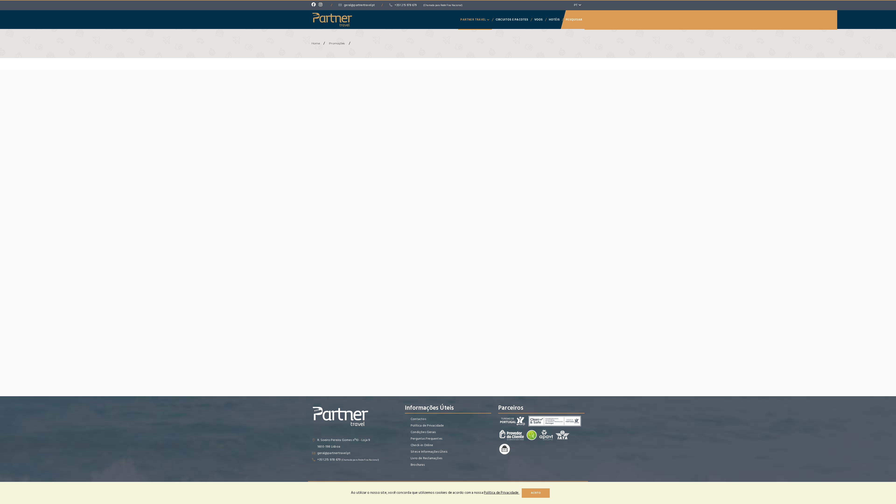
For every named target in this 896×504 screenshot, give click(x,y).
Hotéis (554, 19)
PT (576, 5)
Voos (538, 19)
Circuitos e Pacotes (512, 19)
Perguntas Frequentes (426, 438)
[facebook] (315, 5)
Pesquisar (574, 19)
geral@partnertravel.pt (359, 5)
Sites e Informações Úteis (429, 451)
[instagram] (322, 5)
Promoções (336, 43)
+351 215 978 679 (428, 5)
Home (316, 43)
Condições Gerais (423, 432)
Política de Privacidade (427, 425)
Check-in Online (422, 445)
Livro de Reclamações (426, 458)
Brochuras (418, 464)
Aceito (536, 493)
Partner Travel (473, 19)
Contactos (418, 419)
